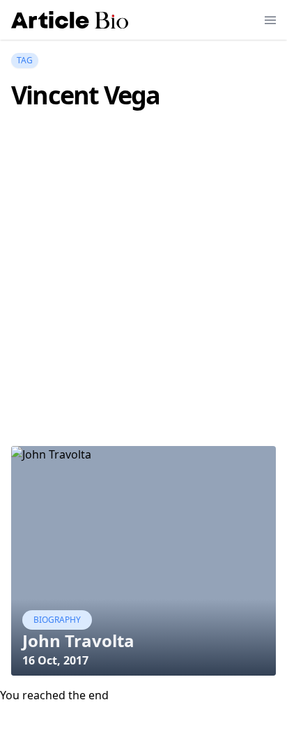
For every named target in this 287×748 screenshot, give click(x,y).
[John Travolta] (143, 561)
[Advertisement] (143, 298)
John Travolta (78, 640)
